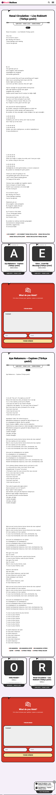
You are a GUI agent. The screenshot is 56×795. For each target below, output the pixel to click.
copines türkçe (26, 651)
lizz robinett (11, 234)
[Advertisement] (28, 55)
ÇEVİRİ (11, 651)
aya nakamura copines (40, 648)
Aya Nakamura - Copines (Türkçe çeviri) (14, 264)
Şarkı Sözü (19, 24)
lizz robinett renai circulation (27, 234)
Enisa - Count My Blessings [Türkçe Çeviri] (42, 264)
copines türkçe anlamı (40, 651)
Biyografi (9, 685)
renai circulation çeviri (17, 236)
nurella (14, 680)
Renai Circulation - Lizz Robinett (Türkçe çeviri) (42, 679)
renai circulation (44, 234)
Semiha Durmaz (36, 24)
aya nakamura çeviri (26, 648)
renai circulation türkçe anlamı (37, 236)
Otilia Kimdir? (14, 678)
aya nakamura (13, 648)
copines (17, 651)
